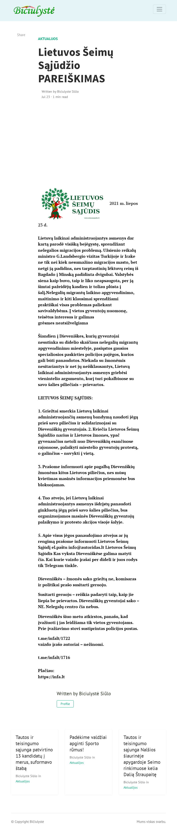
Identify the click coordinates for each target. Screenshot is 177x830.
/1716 (54, 657)
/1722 (54, 638)
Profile (65, 704)
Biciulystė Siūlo (27, 776)
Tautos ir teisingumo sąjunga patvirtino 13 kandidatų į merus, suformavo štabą (34, 752)
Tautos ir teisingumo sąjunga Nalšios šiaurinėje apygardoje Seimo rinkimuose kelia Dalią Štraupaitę (142, 756)
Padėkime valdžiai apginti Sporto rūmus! (88, 743)
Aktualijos (48, 38)
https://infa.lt (51, 676)
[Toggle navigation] (159, 9)
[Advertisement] (88, 142)
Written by (60, 91)
